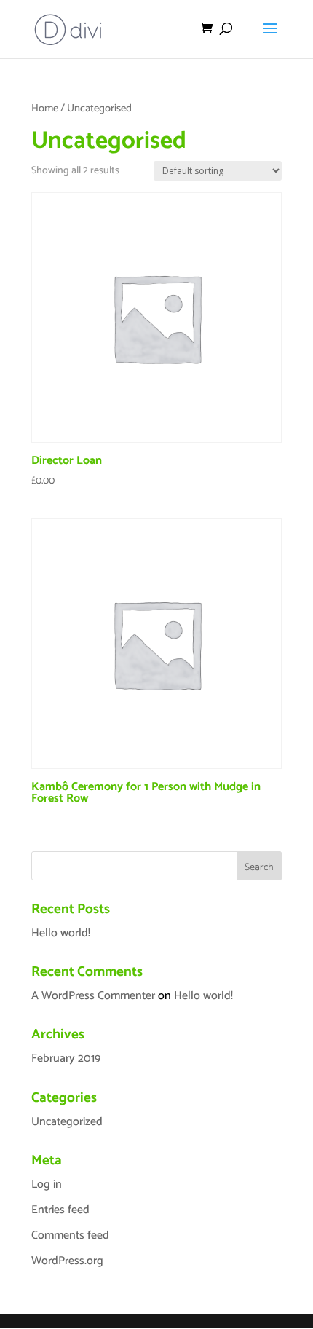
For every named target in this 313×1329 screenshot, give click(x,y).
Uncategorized (67, 1122)
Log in (46, 1184)
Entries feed (60, 1210)
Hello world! (60, 933)
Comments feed (70, 1235)
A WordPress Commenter (93, 996)
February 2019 (65, 1058)
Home (44, 108)
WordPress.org (67, 1261)
